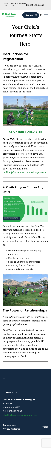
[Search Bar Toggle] (41, 15)
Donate (29, 15)
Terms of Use (9, 425)
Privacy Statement (12, 429)
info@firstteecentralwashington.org (20, 415)
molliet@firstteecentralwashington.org (24, 172)
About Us (6, 5)
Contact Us (13, 5)
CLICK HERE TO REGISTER (25, 132)
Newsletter (21, 4)
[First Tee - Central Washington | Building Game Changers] (12, 15)
